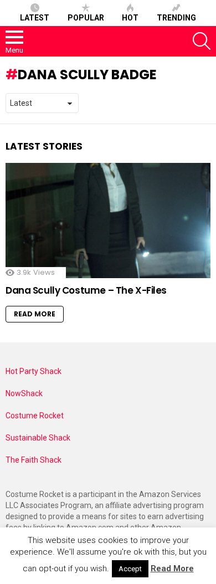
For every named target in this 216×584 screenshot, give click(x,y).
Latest (34, 17)
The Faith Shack (33, 459)
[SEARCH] (201, 41)
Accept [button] (130, 569)
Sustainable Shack (38, 437)
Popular (86, 17)
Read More (34, 314)
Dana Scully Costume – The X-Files (86, 290)
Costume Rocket (35, 415)
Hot (130, 17)
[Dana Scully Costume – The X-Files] (108, 220)
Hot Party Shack (33, 371)
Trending (176, 17)
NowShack (24, 393)
